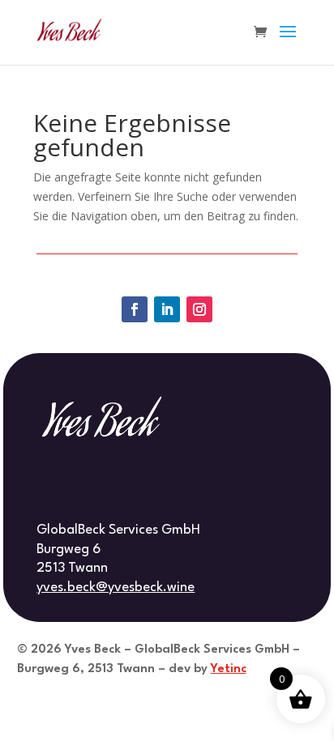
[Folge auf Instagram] (199, 309)
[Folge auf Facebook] (135, 309)
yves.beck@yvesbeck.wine (115, 587)
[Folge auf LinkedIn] (167, 309)
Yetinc (228, 669)
